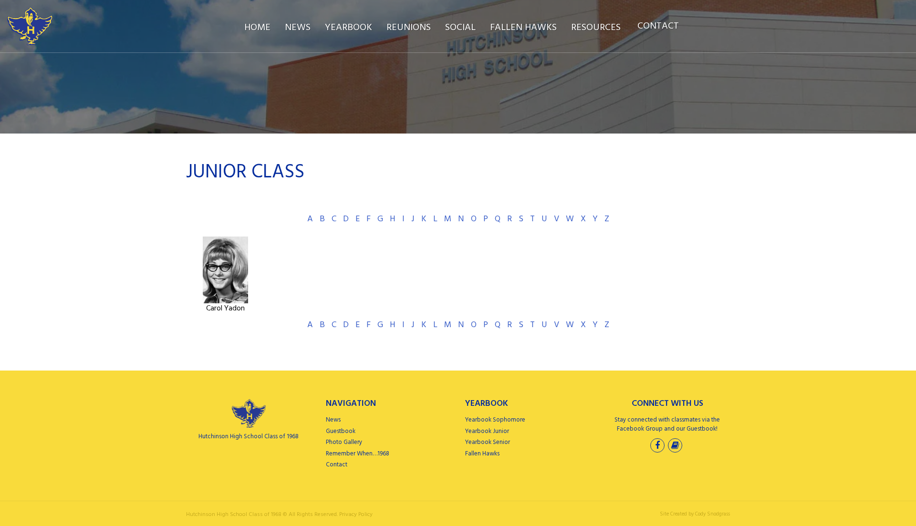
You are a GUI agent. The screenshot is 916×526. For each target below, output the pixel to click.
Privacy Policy (356, 514)
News (298, 27)
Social (460, 27)
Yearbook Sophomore (495, 420)
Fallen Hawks (523, 27)
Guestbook (340, 431)
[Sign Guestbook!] (676, 447)
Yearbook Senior (487, 442)
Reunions (408, 27)
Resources (596, 27)
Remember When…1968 (357, 454)
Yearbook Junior (487, 431)
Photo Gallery (344, 442)
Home (257, 27)
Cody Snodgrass (712, 514)
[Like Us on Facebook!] (658, 447)
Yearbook (348, 27)
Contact (658, 26)
